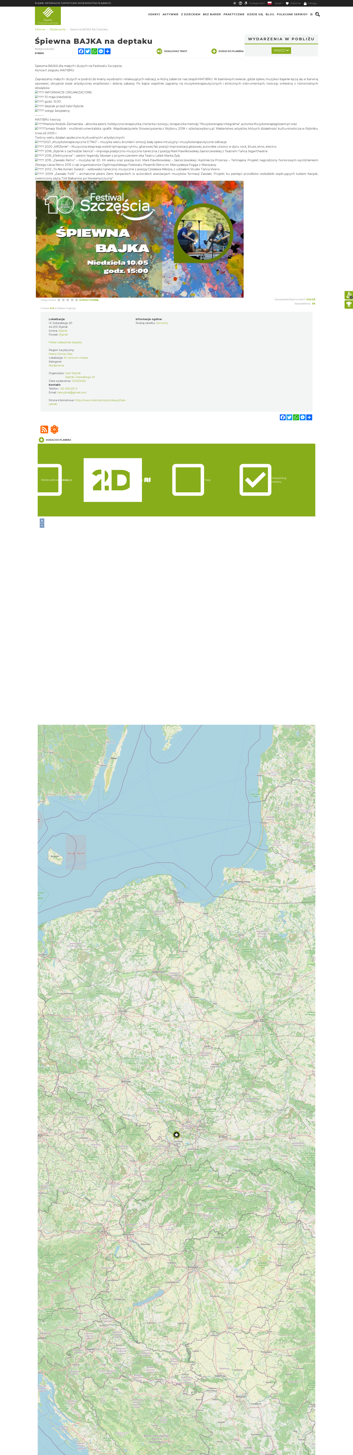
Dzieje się (255, 14)
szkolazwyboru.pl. (202, 128)
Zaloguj (312, 3)
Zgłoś (310, 299)
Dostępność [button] (256, 3)
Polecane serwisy (292, 14)
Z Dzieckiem (190, 14)
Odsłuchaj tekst (175, 51)
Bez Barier (212, 14)
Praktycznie (234, 14)
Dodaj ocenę (89, 299)
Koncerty (162, 323)
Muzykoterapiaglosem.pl (272, 124)
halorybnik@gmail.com (72, 392)
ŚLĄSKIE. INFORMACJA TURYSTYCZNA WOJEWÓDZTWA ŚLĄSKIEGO (73, 3)
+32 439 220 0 (68, 388)
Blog (270, 14)
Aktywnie (171, 14)
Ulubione (295, 3)
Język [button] (278, 3)
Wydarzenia (56, 365)
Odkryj (154, 14)
